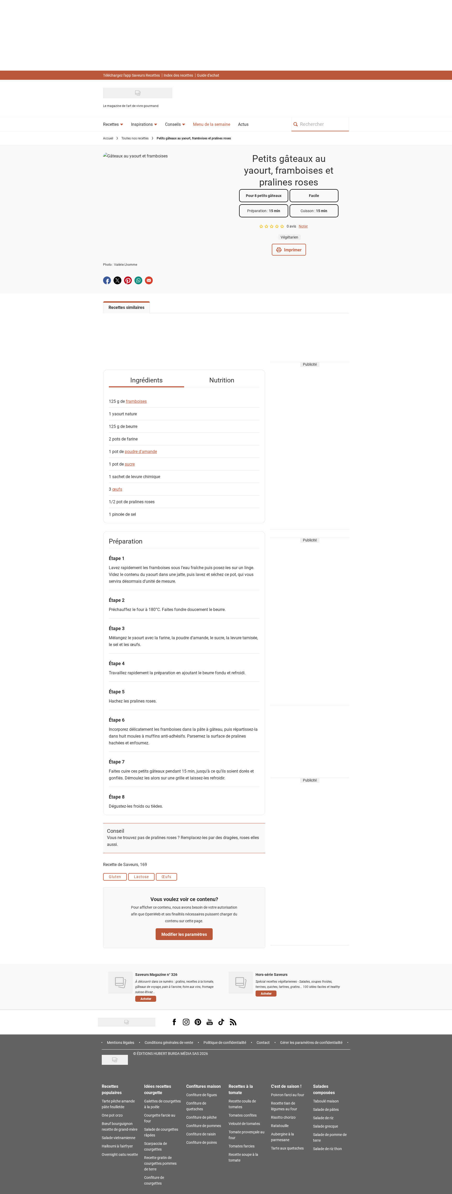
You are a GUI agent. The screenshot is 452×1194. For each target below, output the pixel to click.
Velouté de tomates (244, 1123)
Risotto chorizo (283, 1117)
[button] (289, 250)
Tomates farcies (242, 1146)
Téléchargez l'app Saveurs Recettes (131, 75)
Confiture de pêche (201, 1117)
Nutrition (221, 380)
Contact (263, 1042)
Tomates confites (243, 1115)
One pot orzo (112, 1115)
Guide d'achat (208, 75)
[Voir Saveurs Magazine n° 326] (120, 983)
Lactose (141, 876)
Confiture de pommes (203, 1125)
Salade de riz (323, 1117)
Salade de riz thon (327, 1148)
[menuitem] (113, 124)
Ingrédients (146, 380)
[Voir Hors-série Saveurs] (241, 983)
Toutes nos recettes (135, 138)
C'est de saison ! (286, 1086)
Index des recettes (178, 75)
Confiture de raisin (201, 1133)
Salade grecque (325, 1126)
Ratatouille (280, 1125)
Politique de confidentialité (225, 1042)
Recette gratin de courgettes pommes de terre (160, 1163)
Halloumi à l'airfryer (117, 1146)
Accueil (108, 138)
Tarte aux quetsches (287, 1148)
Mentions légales (120, 1042)
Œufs (166, 876)
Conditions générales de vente (169, 1042)
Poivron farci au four (287, 1094)
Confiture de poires (201, 1142)
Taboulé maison (326, 1101)
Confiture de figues (201, 1094)
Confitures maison (203, 1086)
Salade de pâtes (326, 1109)
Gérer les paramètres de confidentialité (311, 1042)
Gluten (115, 876)
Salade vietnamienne (118, 1137)
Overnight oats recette (120, 1154)
